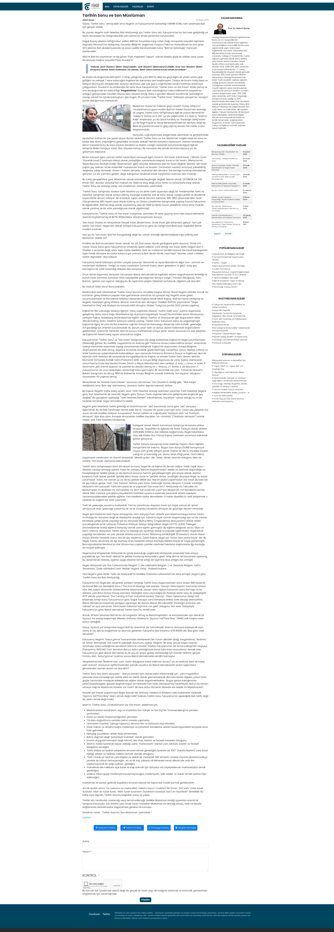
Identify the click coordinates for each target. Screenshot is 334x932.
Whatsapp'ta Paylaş (159, 827)
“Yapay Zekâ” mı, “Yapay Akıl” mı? (228, 366)
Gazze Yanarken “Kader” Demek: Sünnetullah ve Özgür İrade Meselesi (225, 167)
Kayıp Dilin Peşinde (221, 310)
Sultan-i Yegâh (220, 262)
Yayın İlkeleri (120, 6)
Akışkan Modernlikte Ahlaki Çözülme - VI (231, 392)
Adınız (85, 841)
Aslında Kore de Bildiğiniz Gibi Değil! (228, 254)
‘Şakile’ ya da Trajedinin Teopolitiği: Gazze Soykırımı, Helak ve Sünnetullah (226, 199)
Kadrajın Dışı (218, 369)
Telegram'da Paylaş (186, 827)
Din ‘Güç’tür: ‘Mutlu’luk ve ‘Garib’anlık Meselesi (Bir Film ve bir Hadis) (225, 208)
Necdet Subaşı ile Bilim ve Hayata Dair (230, 336)
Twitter (106, 914)
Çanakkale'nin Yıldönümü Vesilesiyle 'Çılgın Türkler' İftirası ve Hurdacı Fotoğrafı (226, 224)
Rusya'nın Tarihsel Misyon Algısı (227, 333)
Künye (150, 6)
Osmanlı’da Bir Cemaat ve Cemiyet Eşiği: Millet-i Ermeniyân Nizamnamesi (229, 379)
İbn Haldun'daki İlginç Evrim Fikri (227, 284)
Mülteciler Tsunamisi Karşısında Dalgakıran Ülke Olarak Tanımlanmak (228, 314)
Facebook (94, 914)
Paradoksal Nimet (221, 324)
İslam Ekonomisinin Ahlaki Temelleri (229, 266)
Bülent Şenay (88, 20)
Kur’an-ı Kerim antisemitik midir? (225, 190)
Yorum (86, 851)
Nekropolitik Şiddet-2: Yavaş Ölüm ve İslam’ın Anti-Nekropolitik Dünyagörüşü (226, 176)
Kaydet (145, 899)
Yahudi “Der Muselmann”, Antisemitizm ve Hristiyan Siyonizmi (226, 216)
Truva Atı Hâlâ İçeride (222, 395)
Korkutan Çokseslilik (222, 343)
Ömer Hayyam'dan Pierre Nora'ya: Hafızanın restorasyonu (228, 400)
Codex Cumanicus (221, 269)
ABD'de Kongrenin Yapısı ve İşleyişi (228, 280)
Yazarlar (137, 6)
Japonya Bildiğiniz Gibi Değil (225, 277)
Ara (107, 6)
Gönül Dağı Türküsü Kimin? (225, 287)
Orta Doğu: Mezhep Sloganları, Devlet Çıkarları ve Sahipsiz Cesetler (229, 385)
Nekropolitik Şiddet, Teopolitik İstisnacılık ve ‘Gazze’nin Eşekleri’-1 (226, 184)
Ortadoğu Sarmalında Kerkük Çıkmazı (230, 339)
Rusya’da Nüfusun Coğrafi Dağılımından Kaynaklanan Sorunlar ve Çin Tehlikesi (230, 273)
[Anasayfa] (92, 6)
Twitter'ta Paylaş (133, 827)
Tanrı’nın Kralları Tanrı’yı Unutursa (228, 389)
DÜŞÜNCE (86, 817)
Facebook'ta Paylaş (106, 827)
